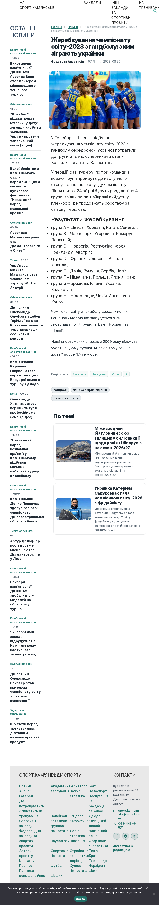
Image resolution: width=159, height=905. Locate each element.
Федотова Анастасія (67, 61)
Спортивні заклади (27, 823)
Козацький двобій (97, 823)
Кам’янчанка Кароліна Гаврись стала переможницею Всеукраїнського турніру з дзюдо (25, 373)
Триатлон (96, 856)
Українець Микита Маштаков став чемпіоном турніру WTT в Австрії (24, 276)
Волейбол (59, 816)
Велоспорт (98, 791)
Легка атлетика (77, 833)
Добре (80, 898)
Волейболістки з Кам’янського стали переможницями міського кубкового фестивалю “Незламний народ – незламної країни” (25, 191)
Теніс (93, 851)
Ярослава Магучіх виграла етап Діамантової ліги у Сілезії (25, 242)
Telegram (99, 374)
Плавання (77, 841)
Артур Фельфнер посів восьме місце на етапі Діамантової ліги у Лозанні (25, 550)
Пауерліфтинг (60, 841)
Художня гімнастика (79, 868)
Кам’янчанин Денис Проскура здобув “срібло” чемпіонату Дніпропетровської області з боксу (25, 510)
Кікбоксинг (79, 821)
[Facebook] (116, 836)
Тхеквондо (98, 861)
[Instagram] (134, 836)
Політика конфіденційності (32, 873)
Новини (25, 786)
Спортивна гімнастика (60, 853)
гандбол (60, 390)
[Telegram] (125, 836)
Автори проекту (26, 853)
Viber (115, 374)
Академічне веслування (60, 788)
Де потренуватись (31, 803)
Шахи (93, 871)
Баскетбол (78, 786)
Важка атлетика (77, 793)
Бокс (93, 786)
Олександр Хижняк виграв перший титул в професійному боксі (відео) (23, 408)
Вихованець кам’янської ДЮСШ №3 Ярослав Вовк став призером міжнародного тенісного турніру (23, 79)
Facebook (79, 374)
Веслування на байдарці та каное (98, 803)
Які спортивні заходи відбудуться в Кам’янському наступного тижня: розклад (24, 643)
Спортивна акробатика (98, 843)
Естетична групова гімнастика (60, 826)
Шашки (56, 876)
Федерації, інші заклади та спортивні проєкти (32, 838)
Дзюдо (94, 816)
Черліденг (97, 866)
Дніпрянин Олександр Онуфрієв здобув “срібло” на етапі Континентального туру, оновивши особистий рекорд (25, 323)
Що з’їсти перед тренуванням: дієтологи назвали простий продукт (25, 733)
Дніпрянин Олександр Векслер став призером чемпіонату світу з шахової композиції (25, 687)
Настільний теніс (98, 833)
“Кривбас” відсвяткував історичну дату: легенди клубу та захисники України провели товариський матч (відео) (25, 129)
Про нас (25, 866)
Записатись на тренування (31, 813)
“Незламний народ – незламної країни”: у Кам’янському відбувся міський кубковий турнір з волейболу (24, 458)
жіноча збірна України (90, 390)
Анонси (25, 791)
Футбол (57, 866)
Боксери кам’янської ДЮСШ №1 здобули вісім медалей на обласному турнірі (22, 595)
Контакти (27, 861)
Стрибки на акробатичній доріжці (79, 856)
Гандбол (76, 816)
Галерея (26, 796)
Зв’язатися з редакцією (123, 848)
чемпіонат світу (66, 398)
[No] (154, 894)
